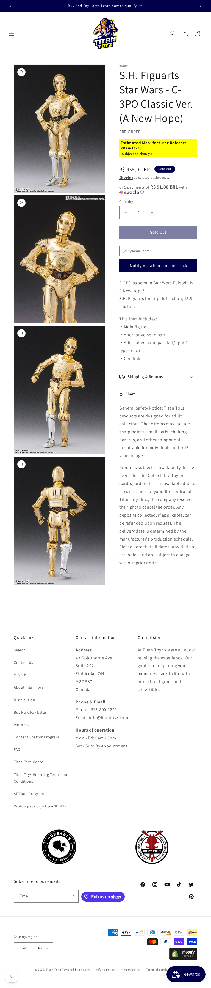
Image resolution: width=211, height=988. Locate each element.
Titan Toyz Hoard (29, 761)
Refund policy (105, 969)
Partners (21, 724)
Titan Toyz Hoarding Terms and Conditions (41, 778)
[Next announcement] (200, 6)
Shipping (126, 177)
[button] (11, 33)
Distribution (24, 699)
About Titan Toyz (29, 687)
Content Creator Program (36, 737)
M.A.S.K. (20, 674)
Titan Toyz (53, 969)
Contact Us (23, 662)
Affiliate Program (29, 793)
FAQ (17, 749)
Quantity (126, 201)
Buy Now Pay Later (30, 712)
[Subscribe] (72, 896)
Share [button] (131, 393)
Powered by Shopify (76, 969)
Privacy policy (130, 969)
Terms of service (157, 969)
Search (20, 650)
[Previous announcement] (11, 6)
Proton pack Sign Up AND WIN (40, 806)
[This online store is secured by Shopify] (183, 958)
